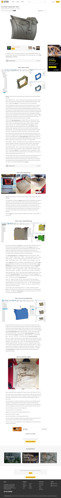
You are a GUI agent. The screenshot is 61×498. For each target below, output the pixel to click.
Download (38, 60)
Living (30, 485)
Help (40, 486)
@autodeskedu (54, 485)
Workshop (12, 8)
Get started (41, 485)
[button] (45, 11)
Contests (17, 1)
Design (24, 486)
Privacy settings (28, 495)
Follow (13, 48)
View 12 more (37, 91)
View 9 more (40, 320)
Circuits (24, 483)
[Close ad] (60, 46)
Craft (24, 488)
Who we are (41, 489)
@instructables (54, 483)
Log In (53, 1)
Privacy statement (22, 495)
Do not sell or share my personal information (39, 495)
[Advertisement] (54, 58)
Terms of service (15, 495)
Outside (30, 486)
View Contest (44, 429)
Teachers (22, 1)
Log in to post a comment (30, 477)
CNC (16, 8)
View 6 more (38, 192)
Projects (13, 1)
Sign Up (57, 1)
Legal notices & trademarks (52, 495)
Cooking (30, 483)
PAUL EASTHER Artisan (6, 8)
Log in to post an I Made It (30, 441)
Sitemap (40, 488)
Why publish (41, 483)
